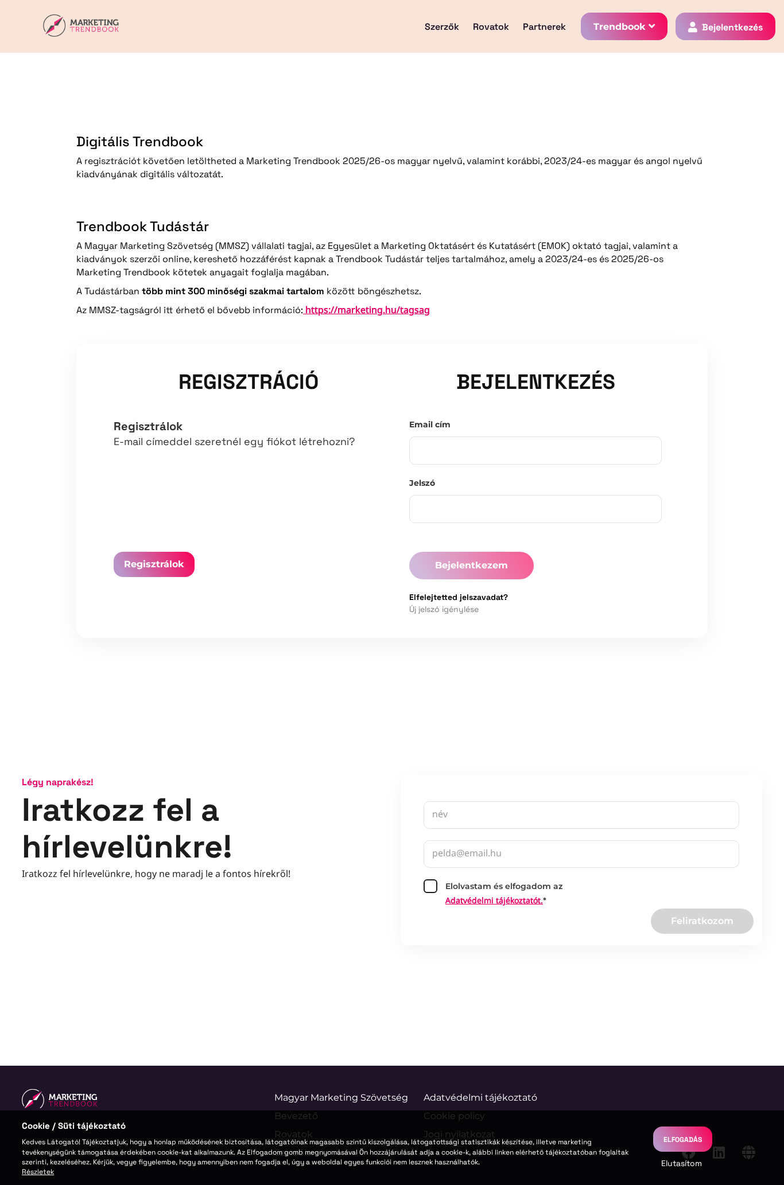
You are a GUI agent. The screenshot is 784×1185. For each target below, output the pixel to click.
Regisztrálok (154, 564)
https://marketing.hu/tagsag (366, 310)
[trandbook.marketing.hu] (81, 26)
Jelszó (422, 483)
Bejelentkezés (732, 26)
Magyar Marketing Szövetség (341, 1097)
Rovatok (491, 26)
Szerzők (442, 26)
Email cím (430, 424)
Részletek (38, 1171)
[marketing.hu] (59, 1098)
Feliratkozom (702, 920)
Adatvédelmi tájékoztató (480, 1097)
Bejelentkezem (471, 565)
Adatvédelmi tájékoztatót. (494, 901)
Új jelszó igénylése (444, 608)
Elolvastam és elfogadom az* (503, 894)
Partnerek (544, 26)
